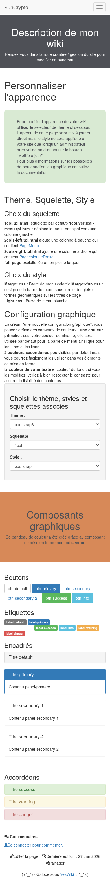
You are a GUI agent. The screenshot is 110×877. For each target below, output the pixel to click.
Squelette (19, 436)
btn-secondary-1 (79, 588)
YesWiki (67, 874)
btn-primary (46, 588)
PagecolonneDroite (36, 257)
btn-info (82, 598)
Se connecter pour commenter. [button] (35, 845)
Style (14, 457)
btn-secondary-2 (22, 598)
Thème (16, 415)
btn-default (17, 588)
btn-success (56, 598)
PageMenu (29, 245)
